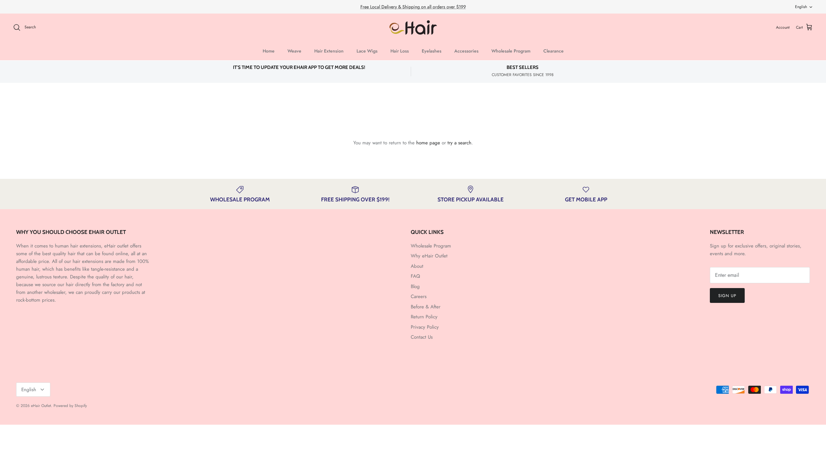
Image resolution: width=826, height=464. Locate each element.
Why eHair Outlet (429, 255)
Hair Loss (399, 51)
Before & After (425, 306)
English (801, 7)
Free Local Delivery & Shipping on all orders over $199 (413, 7)
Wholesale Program (510, 51)
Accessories (466, 51)
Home (269, 51)
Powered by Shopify (70, 406)
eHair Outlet (41, 406)
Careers (419, 296)
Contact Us (422, 337)
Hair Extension (329, 51)
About (417, 266)
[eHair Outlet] (413, 27)
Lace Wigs (367, 51)
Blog (415, 286)
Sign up (727, 296)
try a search (459, 142)
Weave (294, 51)
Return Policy (424, 316)
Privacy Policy (425, 327)
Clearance (553, 51)
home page (428, 142)
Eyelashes (431, 51)
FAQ (415, 276)
